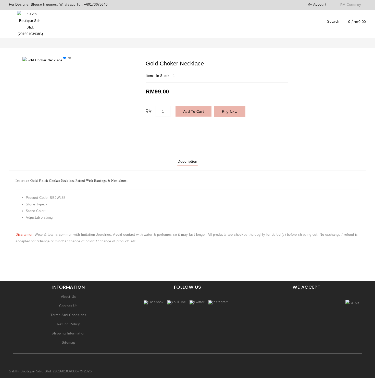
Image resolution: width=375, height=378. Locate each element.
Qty (149, 110)
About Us (68, 297)
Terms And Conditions (68, 315)
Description (187, 161)
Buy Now (229, 112)
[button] (64, 57)
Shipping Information (68, 333)
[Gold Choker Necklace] (67, 60)
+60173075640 (95, 4)
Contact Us (68, 306)
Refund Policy (68, 324)
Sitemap (68, 342)
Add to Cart (193, 111)
